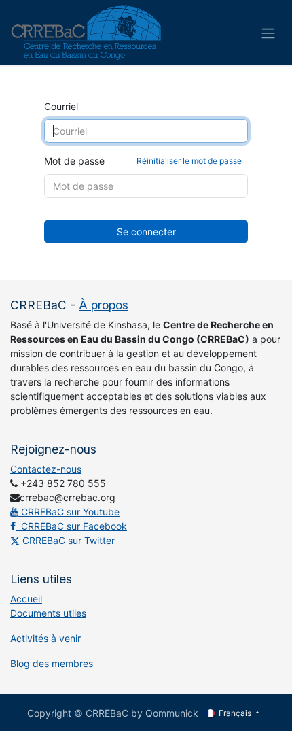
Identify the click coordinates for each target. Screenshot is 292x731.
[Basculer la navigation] (268, 32)
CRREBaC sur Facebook (71, 526)
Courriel (61, 106)
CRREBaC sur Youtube (69, 511)
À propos (103, 305)
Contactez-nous (45, 469)
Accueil (26, 599)
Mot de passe (143, 161)
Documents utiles (48, 613)
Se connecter (146, 231)
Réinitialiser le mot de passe (189, 161)
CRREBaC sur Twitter (67, 540)
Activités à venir (45, 638)
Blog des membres (51, 663)
